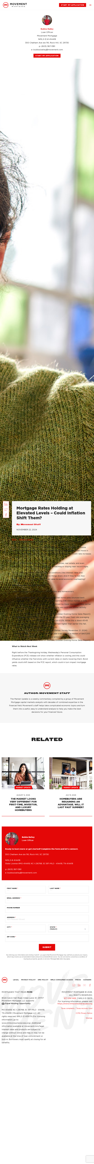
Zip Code (11, 936)
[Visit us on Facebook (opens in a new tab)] (89, 985)
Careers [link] (87, 980)
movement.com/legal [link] (34, 1026)
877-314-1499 (70, 998)
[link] (15, 5)
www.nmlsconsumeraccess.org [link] (16, 1023)
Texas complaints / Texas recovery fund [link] (76, 1008)
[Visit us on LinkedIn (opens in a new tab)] (79, 985)
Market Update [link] (26, 539)
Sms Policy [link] (43, 980)
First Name (12, 888)
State (52, 927)
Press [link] (78, 980)
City (9, 927)
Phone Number (13, 907)
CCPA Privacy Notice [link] (84, 1013)
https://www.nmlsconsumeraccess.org (74, 1004)
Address (11, 917)
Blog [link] (14, 539)
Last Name (54, 888)
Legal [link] (16, 980)
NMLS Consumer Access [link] (62, 980)
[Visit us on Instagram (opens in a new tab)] (73, 985)
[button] (90, 5)
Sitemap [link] (89, 1018)
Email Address (13, 898)
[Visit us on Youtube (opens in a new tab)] (84, 985)
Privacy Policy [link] (28, 980)
